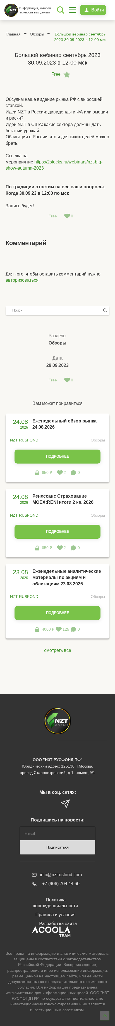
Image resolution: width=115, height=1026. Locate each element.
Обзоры (37, 34)
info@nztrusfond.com (61, 874)
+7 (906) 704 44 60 (61, 883)
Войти (97, 10)
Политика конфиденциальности (55, 902)
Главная (13, 34)
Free (56, 74)
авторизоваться (22, 280)
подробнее (57, 456)
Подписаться (57, 847)
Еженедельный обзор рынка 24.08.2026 (64, 424)
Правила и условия (55, 914)
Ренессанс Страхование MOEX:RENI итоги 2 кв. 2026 (63, 499)
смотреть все (57, 650)
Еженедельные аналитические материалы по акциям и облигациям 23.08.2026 (66, 577)
